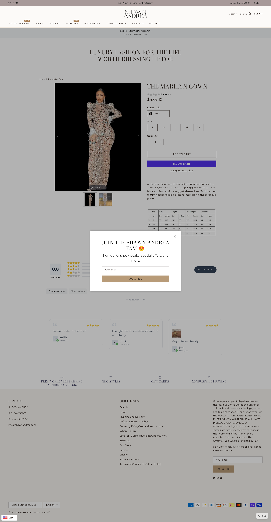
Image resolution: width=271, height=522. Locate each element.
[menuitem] (19, 23)
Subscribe (135, 279)
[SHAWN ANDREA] (135, 14)
